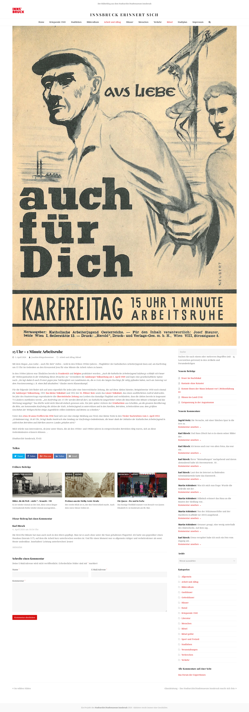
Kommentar (18, 581)
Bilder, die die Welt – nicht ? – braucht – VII (32, 501)
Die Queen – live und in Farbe (130, 501)
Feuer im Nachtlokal (191, 378)
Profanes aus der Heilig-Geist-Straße (82, 501)
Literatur (186, 618)
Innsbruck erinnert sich (124, 14)
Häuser (185, 603)
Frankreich (63, 373)
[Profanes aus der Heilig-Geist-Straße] (90, 485)
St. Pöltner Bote (87, 393)
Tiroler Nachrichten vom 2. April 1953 (141, 416)
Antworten (17, 547)
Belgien (77, 373)
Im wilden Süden (22, 688)
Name (15, 569)
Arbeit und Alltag (67, 357)
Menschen (123, 474)
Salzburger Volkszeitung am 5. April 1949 (105, 377)
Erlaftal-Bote (119, 403)
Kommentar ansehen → (189, 427)
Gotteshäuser (188, 597)
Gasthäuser (187, 592)
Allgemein (186, 577)
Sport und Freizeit (190, 639)
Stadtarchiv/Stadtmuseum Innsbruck (111, 708)
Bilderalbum (188, 587)
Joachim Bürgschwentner (42, 357)
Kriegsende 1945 (190, 613)
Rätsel (78, 357)
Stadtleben (187, 644)
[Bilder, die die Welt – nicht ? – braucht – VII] (37, 485)
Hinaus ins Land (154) (192, 397)
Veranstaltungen (190, 649)
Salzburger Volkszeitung (27, 393)
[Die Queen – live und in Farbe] (142, 485)
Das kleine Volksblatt (56, 393)
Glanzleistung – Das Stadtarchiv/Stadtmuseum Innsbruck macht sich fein (199, 688)
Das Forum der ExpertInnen (192, 675)
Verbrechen (187, 655)
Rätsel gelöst (188, 634)
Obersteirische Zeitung (68, 396)
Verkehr (185, 660)
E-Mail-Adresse (99, 569)
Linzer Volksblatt (113, 393)
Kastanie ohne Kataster (192, 383)
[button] (18, 456)
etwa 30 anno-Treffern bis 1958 (38, 416)
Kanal (69, 474)
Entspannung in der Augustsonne (197, 402)
